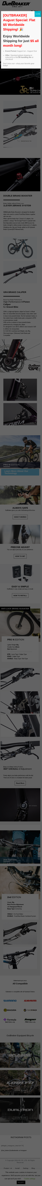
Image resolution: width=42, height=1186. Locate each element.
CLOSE (38, 14)
